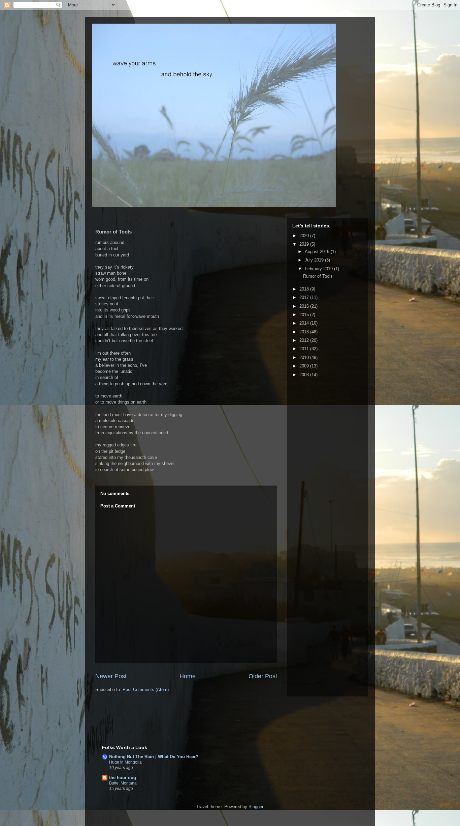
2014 (304, 323)
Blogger (256, 806)
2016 (304, 306)
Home (187, 676)
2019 (304, 244)
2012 (304, 340)
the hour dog (122, 777)
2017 (304, 297)
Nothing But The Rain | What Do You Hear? (153, 756)
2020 (304, 235)
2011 (304, 348)
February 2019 (319, 268)
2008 (304, 374)
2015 (304, 314)
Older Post (263, 676)
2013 (304, 331)
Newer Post (111, 676)
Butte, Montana (123, 783)
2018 (304, 289)
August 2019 (318, 251)
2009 (304, 365)
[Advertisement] (181, 723)
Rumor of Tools (318, 276)
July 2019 (315, 260)
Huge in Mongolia (125, 762)
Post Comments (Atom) (146, 689)
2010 (304, 357)
